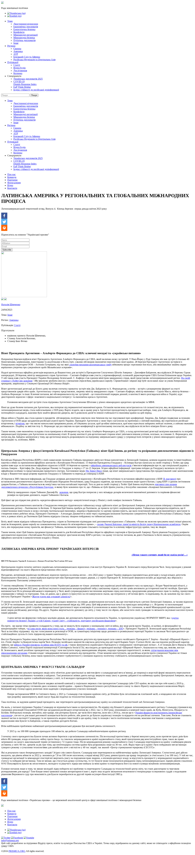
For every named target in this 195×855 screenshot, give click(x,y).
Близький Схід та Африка (26, 57)
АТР (15, 54)
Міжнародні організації (25, 35)
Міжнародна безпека (24, 37)
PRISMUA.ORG (17, 851)
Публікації (12, 62)
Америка (18, 51)
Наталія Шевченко (10, 304)
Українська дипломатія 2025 (28, 78)
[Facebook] (4, 216)
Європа (17, 48)
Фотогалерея (14, 182)
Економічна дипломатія (25, 26)
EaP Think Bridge (22, 87)
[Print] (4, 228)
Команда (11, 177)
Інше (15, 43)
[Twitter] (4, 222)
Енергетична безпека (24, 29)
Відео (10, 185)
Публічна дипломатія (24, 40)
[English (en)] (14, 16)
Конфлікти (19, 32)
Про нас (11, 174)
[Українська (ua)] (16, 13)
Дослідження (20, 70)
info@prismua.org (10, 840)
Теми (10, 21)
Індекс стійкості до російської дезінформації (36, 89)
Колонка (17, 73)
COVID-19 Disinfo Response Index (25, 83)
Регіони (11, 46)
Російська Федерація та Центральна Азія (34, 59)
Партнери (12, 180)
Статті (16, 65)
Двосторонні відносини (25, 24)
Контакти (12, 188)
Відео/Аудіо (19, 67)
